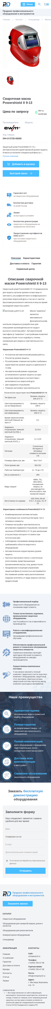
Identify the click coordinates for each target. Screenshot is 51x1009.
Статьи (6, 977)
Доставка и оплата (11, 965)
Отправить (25, 870)
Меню (30, 4)
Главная (6, 19)
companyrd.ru (34, 956)
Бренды (6, 969)
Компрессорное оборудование (16, 935)
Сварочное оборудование (14, 919)
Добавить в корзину (23, 164)
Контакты (7, 973)
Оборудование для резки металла (18, 930)
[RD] (5, 4)
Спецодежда (33, 19)
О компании (8, 958)
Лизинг (6, 981)
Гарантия (7, 962)
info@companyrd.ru (36, 976)
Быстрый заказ (18, 173)
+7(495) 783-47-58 (36, 963)
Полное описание (10, 156)
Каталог (19, 19)
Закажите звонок (18, 903)
